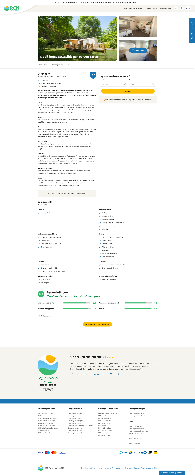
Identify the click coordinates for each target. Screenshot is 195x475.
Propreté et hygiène (46, 308)
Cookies (137, 468)
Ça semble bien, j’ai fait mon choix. (97, 324)
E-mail (116, 374)
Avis (69, 65)
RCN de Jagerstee (104, 423)
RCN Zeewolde (103, 425)
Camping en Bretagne (75, 421)
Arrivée (103, 80)
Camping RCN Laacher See (137, 416)
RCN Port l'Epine (43, 430)
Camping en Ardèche (75, 416)
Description (43, 65)
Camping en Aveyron (75, 418)
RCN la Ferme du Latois (45, 423)
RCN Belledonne (43, 416)
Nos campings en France (46, 413)
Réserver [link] (128, 91)
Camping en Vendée (75, 430)
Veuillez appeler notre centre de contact (90, 374)
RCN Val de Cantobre (45, 433)
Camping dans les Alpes (76, 433)
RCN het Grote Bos (104, 428)
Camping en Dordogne (75, 423)
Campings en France (75, 413)
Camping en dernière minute (138, 431)
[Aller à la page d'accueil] (11, 8)
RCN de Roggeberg (104, 418)
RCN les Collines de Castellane (48, 428)
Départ (131, 80)
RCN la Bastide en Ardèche (47, 421)
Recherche (107, 468)
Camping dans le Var (75, 428)
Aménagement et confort (109, 303)
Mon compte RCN (134, 443)
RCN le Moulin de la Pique (46, 425)
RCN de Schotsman (104, 433)
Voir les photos (139, 50)
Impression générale (46, 303)
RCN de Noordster (104, 421)
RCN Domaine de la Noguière (47, 418)
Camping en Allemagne (136, 413)
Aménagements (57, 65)
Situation (103, 308)
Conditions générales (88, 468)
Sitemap (99, 468)
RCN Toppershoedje (105, 430)
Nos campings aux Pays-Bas (107, 413)
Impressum (129, 468)
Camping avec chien (135, 426)
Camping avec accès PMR (137, 429)
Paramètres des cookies (149, 468)
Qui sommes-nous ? (135, 438)
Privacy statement (118, 468)
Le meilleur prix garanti (192, 30)
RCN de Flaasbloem (104, 435)
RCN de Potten (103, 416)
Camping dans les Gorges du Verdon (80, 425)
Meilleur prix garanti (135, 433)
